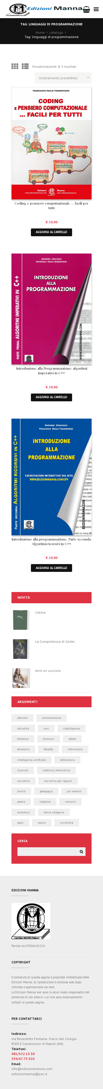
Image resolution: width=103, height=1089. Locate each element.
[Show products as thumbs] (14, 66)
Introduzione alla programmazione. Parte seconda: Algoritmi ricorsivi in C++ (51, 541)
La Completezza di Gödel (55, 641)
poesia (21, 801)
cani (46, 728)
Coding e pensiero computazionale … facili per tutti (51, 205)
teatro (42, 823)
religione (45, 801)
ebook (72, 739)
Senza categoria (54, 812)
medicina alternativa (56, 770)
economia (23, 749)
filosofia (48, 749)
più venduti (74, 791)
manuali (22, 770)
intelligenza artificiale (31, 760)
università (66, 823)
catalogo (56, 32)
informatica (75, 749)
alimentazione (51, 718)
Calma (40, 612)
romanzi (70, 801)
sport (20, 823)
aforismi (22, 718)
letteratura (67, 760)
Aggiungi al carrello (51, 232)
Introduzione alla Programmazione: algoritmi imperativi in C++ (51, 370)
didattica (23, 739)
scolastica (23, 812)
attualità (23, 728)
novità (21, 791)
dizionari (48, 739)
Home (40, 32)
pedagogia (46, 791)
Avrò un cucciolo (48, 670)
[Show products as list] (25, 66)
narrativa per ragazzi (58, 781)
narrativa (23, 781)
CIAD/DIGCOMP (71, 728)
